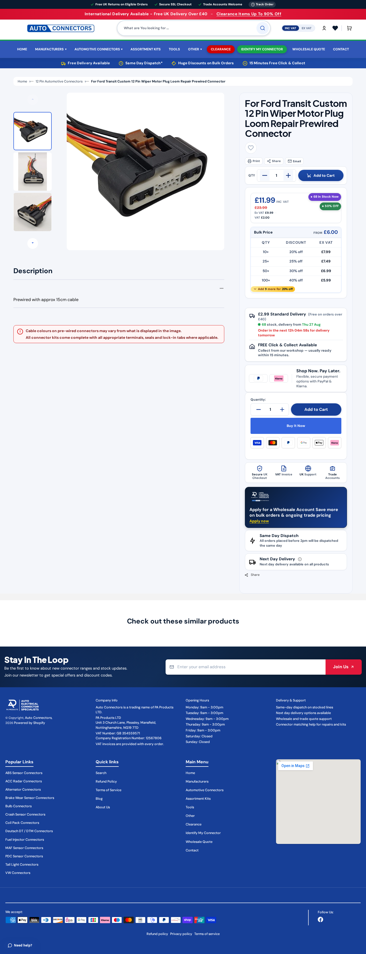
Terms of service (207, 934)
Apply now (259, 521)
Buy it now (296, 425)
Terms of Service (108, 790)
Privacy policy (181, 934)
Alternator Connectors (23, 789)
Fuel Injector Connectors (24, 839)
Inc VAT (290, 28)
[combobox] (194, 28)
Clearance (193, 824)
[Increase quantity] (288, 175)
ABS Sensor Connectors (23, 773)
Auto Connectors (38, 718)
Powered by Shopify (29, 723)
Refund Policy (106, 781)
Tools (190, 807)
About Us (103, 807)
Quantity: (258, 400)
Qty (251, 175)
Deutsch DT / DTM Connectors (29, 831)
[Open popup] (299, 559)
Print (256, 161)
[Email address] (246, 667)
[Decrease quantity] (265, 175)
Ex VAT (307, 28)
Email (297, 161)
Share (276, 161)
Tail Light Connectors (21, 864)
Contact (192, 850)
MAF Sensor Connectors (24, 848)
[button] (324, 28)
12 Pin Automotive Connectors (59, 81)
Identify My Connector (203, 833)
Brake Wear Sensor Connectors (29, 798)
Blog (99, 799)
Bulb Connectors (18, 806)
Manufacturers (197, 781)
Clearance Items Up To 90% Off (248, 14)
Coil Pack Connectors (22, 823)
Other (190, 816)
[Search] (262, 28)
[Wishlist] (335, 28)
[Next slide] (32, 243)
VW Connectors (17, 873)
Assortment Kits (198, 799)
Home (22, 81)
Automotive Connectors (204, 790)
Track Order (265, 4)
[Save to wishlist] (251, 148)
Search (101, 773)
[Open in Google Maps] (318, 801)
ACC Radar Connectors (23, 781)
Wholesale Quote (199, 842)
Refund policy (157, 934)
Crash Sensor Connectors (25, 814)
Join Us (341, 667)
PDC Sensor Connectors (24, 856)
